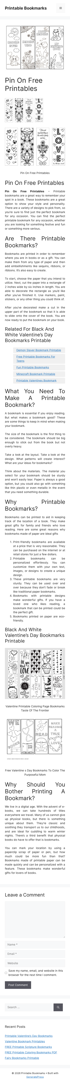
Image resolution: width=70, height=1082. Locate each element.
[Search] (58, 1007)
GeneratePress (35, 1076)
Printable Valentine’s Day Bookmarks (29, 1036)
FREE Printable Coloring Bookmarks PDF (31, 1052)
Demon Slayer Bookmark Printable (38, 350)
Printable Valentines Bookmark (36, 380)
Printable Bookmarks (26, 8)
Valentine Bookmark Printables (25, 1041)
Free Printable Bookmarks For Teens (35, 359)
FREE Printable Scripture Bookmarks (28, 1047)
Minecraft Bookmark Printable (35, 374)
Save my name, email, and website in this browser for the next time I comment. (35, 973)
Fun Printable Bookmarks (32, 367)
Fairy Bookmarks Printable (22, 1058)
